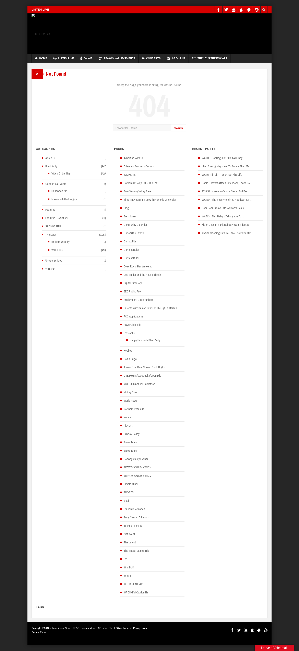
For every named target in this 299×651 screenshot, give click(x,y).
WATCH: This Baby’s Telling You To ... (223, 216)
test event (129, 534)
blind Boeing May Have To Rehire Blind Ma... (226, 166)
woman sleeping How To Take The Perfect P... (227, 233)
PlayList (128, 425)
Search (178, 128)
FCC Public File (132, 325)
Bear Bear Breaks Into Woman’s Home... (224, 208)
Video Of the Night (61, 173)
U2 (125, 559)
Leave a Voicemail (274, 648)
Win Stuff (129, 567)
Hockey (128, 350)
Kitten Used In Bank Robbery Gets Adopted (225, 225)
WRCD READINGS (134, 584)
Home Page (130, 359)
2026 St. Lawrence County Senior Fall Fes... (225, 191)
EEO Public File (132, 291)
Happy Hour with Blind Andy (145, 340)
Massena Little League (64, 199)
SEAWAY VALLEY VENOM (138, 467)
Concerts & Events (55, 184)
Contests (153, 58)
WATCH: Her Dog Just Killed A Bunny (222, 158)
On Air (88, 58)
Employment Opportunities (138, 300)
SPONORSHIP (53, 226)
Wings (127, 576)
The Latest (51, 235)
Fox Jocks (129, 333)
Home (43, 58)
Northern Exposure (134, 409)
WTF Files (57, 250)
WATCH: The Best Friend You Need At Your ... (227, 200)
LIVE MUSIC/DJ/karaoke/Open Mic (142, 375)
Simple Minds (131, 484)
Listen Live (66, 58)
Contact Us (130, 241)
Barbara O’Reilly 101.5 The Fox (140, 183)
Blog (126, 208)
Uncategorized (53, 260)
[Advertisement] (193, 33)
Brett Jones (130, 216)
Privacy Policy (132, 434)
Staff (126, 501)
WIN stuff (50, 269)
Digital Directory (133, 283)
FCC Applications (133, 316)
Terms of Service (133, 526)
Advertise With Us (133, 158)
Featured (50, 210)
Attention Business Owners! (139, 166)
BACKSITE (129, 175)
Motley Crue (130, 392)
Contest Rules (132, 250)
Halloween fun (59, 191)
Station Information (134, 509)
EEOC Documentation (84, 628)
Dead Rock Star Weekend (138, 266)
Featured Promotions (57, 218)
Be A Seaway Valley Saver (138, 191)
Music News (130, 400)
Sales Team (130, 442)
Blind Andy (51, 166)
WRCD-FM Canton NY (136, 592)
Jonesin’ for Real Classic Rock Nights (145, 367)
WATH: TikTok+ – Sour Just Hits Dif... (222, 175)
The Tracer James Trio (136, 551)
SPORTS (129, 492)
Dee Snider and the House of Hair (142, 275)
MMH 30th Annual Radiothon (139, 384)
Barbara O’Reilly (60, 242)
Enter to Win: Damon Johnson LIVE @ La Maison (150, 308)
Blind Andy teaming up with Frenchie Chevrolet (150, 200)
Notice (127, 417)
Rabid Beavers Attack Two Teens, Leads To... (227, 183)
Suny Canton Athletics (136, 517)
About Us (179, 58)
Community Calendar (135, 225)
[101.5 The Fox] (41, 34)
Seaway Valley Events (119, 58)
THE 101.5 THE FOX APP (212, 58)
